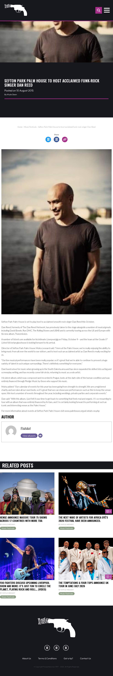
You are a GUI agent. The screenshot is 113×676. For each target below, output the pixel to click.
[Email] (40, 436)
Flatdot (26, 428)
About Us (26, 658)
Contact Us (85, 658)
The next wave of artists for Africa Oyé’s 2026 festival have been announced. (83, 519)
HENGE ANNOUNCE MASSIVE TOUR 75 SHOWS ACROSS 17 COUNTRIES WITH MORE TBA (23, 519)
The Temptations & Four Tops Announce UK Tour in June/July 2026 (83, 584)
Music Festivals (30, 127)
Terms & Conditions (47, 658)
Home (20, 127)
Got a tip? (68, 658)
